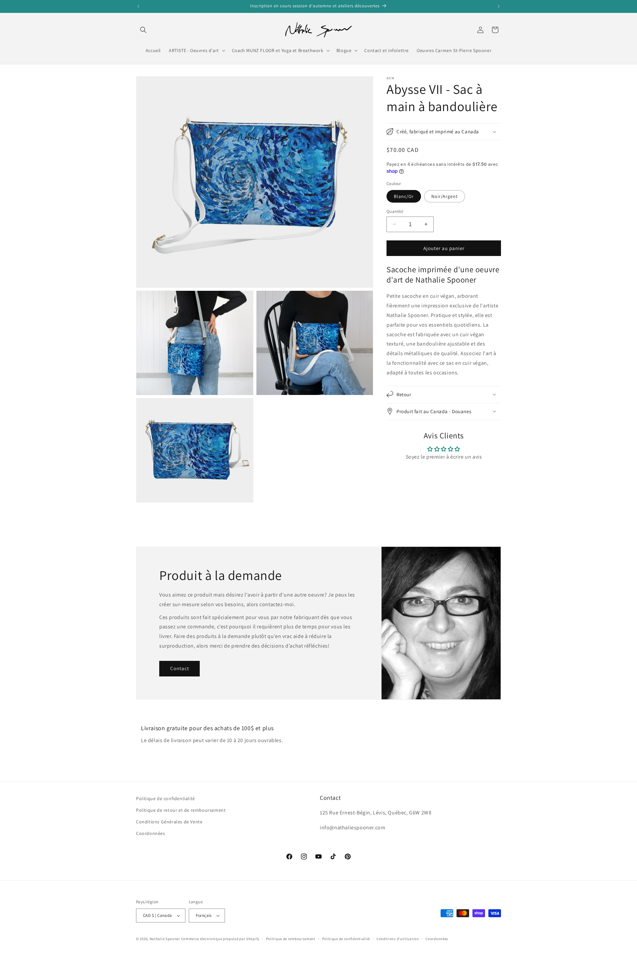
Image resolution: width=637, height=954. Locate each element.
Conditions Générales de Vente (169, 822)
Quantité (395, 211)
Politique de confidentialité (165, 798)
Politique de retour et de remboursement (181, 810)
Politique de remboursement (291, 938)
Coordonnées (150, 833)
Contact (179, 668)
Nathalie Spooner (165, 938)
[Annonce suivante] (498, 6)
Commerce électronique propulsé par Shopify (220, 938)
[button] (143, 30)
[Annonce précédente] (138, 6)
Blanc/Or (404, 196)
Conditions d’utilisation (398, 938)
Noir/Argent (444, 196)
